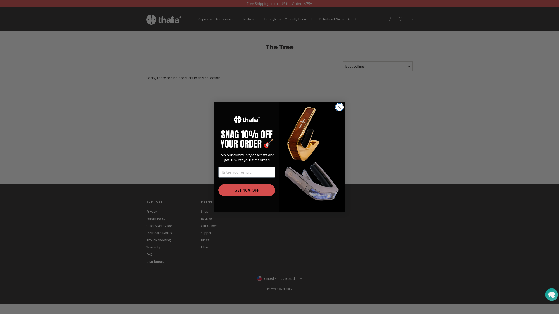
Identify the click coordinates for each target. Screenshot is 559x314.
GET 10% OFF (246, 190)
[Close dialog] (339, 107)
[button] (551, 294)
